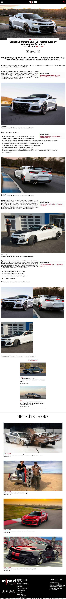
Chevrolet (20, 356)
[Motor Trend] (17, 319)
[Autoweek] (48, 319)
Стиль (19, 586)
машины (13, 356)
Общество (21, 597)
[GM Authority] (17, 354)
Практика (21, 595)
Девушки (21, 590)
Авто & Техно (23, 584)
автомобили (5, 356)
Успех (19, 593)
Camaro (26, 356)
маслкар (32, 356)
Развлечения (22, 588)
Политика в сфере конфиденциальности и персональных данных (57, 585)
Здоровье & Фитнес (22, 581)
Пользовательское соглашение (56, 588)
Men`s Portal (39, 46)
